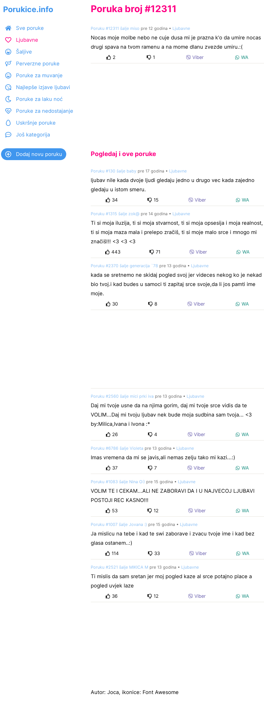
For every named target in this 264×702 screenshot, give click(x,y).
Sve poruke (30, 28)
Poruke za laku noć (39, 99)
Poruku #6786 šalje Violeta (117, 448)
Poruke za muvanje (39, 75)
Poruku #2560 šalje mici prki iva (122, 396)
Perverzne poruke (38, 63)
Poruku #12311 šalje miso (115, 28)
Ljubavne (27, 40)
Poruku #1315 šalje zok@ (115, 213)
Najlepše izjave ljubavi (43, 87)
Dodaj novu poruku (39, 154)
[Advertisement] (177, 102)
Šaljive (24, 52)
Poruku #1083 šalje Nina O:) (118, 481)
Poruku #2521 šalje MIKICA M (119, 567)
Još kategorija (33, 135)
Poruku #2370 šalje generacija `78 (124, 265)
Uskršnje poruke (36, 123)
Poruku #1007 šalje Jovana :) (119, 524)
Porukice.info (28, 9)
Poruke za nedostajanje (44, 111)
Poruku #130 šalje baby (113, 171)
